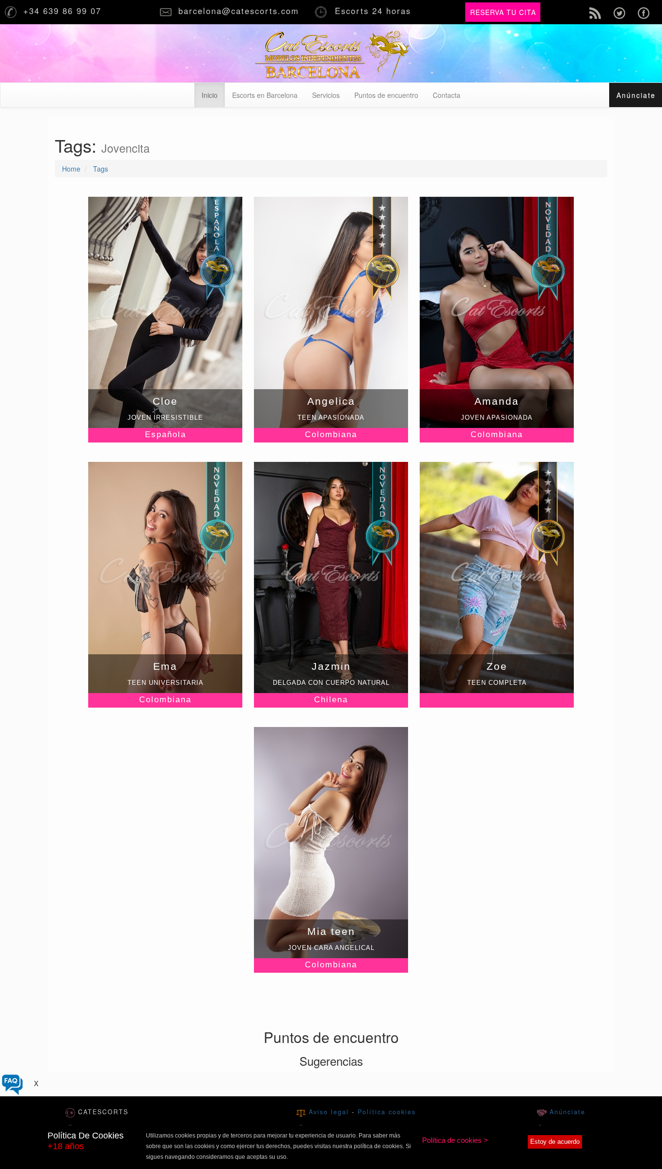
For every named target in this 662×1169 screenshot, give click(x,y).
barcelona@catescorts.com (240, 10)
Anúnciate (566, 1111)
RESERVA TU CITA (503, 12)
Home (71, 169)
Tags (100, 169)
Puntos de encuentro (386, 95)
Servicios (326, 95)
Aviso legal (330, 1111)
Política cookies (387, 1111)
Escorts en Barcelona (265, 95)
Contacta (446, 95)
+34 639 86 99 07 (64, 10)
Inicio (213, 95)
